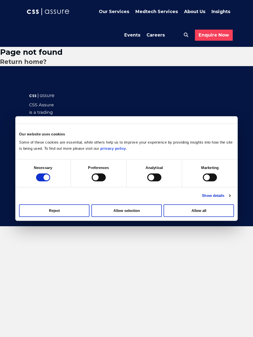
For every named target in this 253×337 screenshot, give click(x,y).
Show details (213, 195)
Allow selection (126, 210)
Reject (54, 210)
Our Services (114, 11)
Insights (220, 11)
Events (132, 35)
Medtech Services (156, 11)
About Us (194, 11)
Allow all (198, 210)
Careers (156, 35)
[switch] (99, 177)
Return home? (23, 61)
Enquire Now (214, 35)
